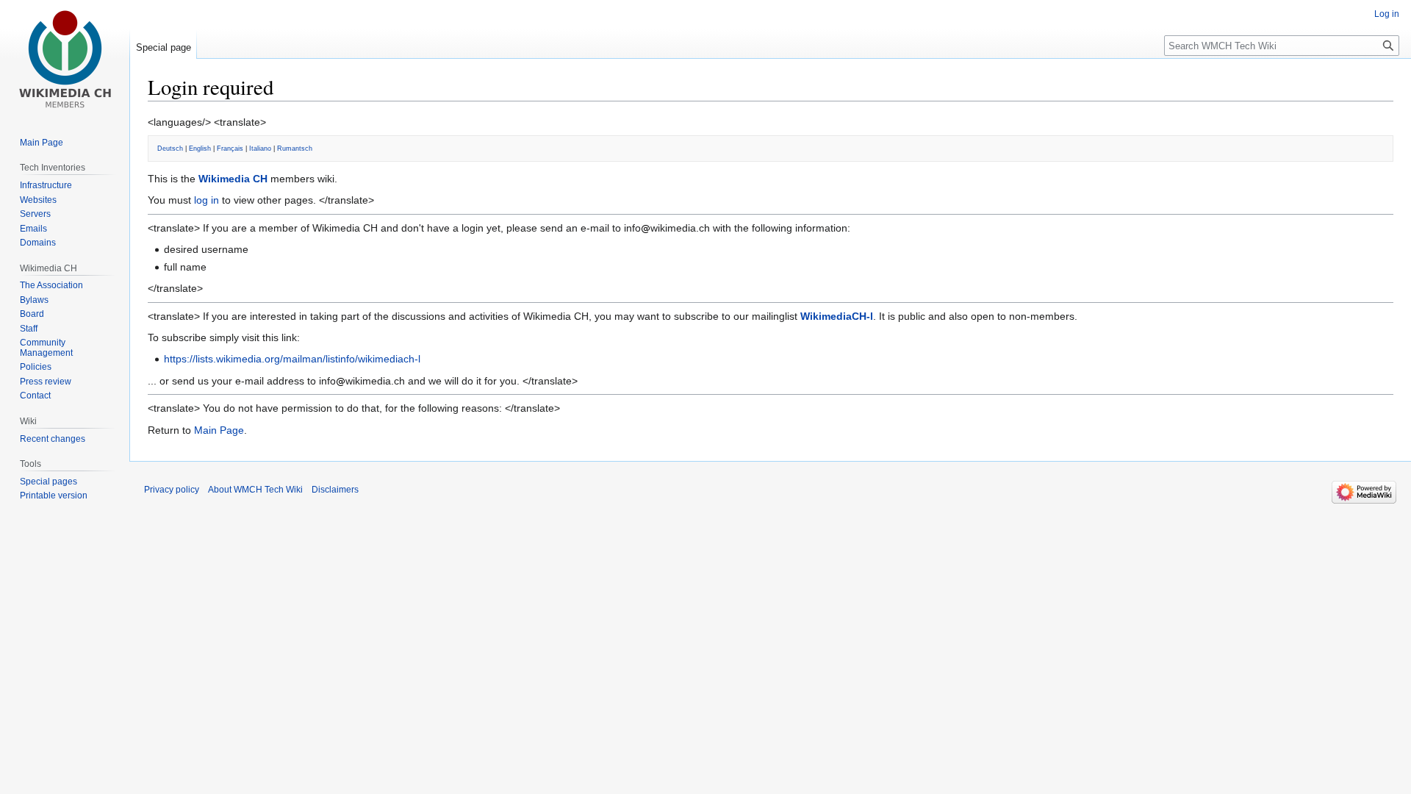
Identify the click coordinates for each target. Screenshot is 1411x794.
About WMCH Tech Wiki (255, 489)
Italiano (260, 148)
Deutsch (170, 148)
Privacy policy (171, 489)
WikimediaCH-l (836, 316)
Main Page (219, 430)
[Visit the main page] (64, 59)
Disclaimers (335, 489)
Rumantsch (294, 148)
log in (206, 200)
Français (230, 148)
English (200, 148)
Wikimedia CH (233, 179)
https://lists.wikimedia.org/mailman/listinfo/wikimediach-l (292, 359)
